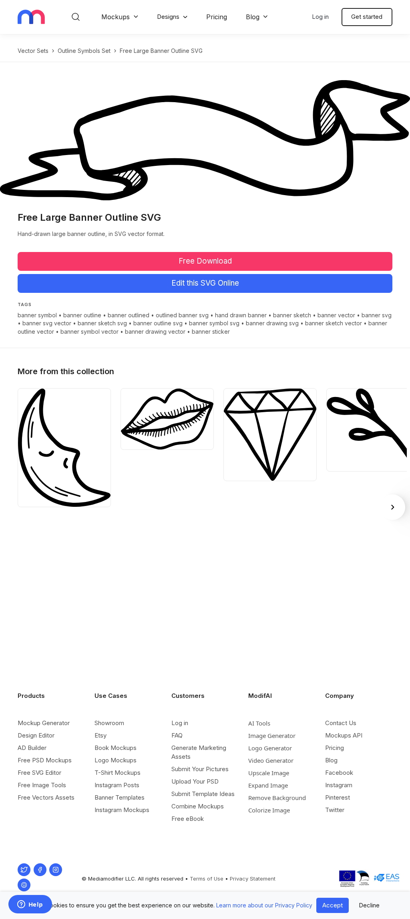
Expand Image (268, 785)
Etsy (100, 735)
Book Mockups (115, 748)
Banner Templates (119, 797)
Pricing (216, 17)
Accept (332, 905)
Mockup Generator (44, 723)
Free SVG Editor (39, 772)
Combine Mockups (197, 806)
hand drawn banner (241, 315)
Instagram (338, 785)
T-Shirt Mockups (117, 772)
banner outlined (128, 315)
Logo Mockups (115, 760)
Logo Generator (270, 748)
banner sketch (292, 315)
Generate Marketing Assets (198, 752)
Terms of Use (206, 878)
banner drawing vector (155, 331)
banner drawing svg (272, 323)
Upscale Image (268, 773)
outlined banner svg (182, 315)
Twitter (334, 810)
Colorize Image (269, 810)
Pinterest (337, 797)
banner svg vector (46, 323)
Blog (252, 17)
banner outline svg (158, 323)
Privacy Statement (252, 878)
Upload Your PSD (195, 781)
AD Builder (32, 748)
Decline (369, 905)
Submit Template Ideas (203, 794)
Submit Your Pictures (200, 769)
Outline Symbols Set (84, 50)
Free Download (205, 261)
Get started (366, 16)
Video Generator (270, 760)
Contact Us (340, 723)
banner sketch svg (102, 323)
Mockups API (343, 735)
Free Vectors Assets (46, 797)
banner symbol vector (89, 331)
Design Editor (36, 735)
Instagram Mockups (121, 810)
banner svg (377, 315)
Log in (320, 16)
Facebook (339, 772)
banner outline (82, 315)
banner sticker (211, 331)
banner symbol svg (214, 323)
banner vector (336, 315)
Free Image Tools (42, 785)
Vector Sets (33, 50)
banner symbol (37, 315)
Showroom (109, 723)
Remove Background (277, 798)
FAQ (177, 735)
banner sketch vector (333, 323)
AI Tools (259, 723)
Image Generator (271, 736)
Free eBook (187, 818)
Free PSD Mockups (45, 760)
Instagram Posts (116, 785)
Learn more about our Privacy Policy (264, 905)
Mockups (115, 17)
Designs (168, 16)
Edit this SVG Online (205, 283)
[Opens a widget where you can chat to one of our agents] (30, 905)
